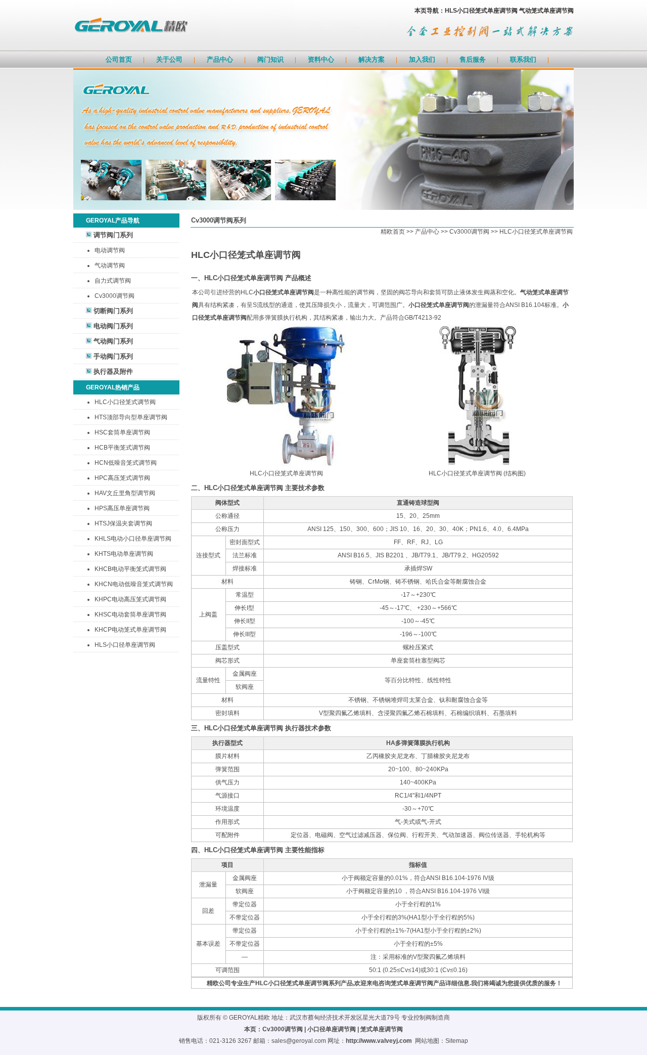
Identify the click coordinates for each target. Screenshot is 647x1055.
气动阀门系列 (113, 341)
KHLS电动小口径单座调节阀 (133, 538)
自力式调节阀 (113, 280)
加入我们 (422, 59)
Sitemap (456, 1040)
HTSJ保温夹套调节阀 (123, 523)
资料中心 (321, 59)
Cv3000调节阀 (114, 295)
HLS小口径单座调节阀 (125, 644)
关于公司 (169, 59)
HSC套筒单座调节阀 (122, 432)
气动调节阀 (110, 265)
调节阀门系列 (113, 235)
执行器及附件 (113, 371)
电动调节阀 (110, 250)
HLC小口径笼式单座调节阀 (536, 231)
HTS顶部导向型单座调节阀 (131, 417)
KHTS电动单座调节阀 (124, 553)
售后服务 (472, 59)
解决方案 (371, 59)
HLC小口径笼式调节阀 (125, 402)
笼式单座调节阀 (381, 1029)
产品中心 (220, 59)
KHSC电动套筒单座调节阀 (130, 614)
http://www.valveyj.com (379, 1040)
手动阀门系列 (113, 356)
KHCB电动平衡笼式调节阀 (130, 569)
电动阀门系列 (113, 326)
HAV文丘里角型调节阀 (125, 493)
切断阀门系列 (113, 311)
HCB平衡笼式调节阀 (122, 447)
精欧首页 (393, 231)
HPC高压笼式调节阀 (122, 477)
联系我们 (523, 59)
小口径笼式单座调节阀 (283, 292)
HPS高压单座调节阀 (122, 508)
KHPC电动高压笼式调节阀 (130, 599)
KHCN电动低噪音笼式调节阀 (134, 584)
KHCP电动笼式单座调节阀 (130, 629)
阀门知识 (270, 59)
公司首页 (119, 59)
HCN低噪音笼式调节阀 (126, 462)
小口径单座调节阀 (331, 1029)
